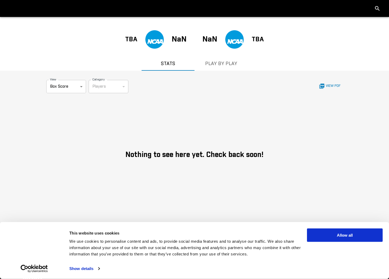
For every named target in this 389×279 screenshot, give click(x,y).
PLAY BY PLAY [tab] (221, 63)
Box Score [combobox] (59, 86)
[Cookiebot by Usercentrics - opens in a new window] (34, 269)
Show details (81, 268)
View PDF (333, 86)
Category (98, 79)
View (53, 79)
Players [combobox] (99, 86)
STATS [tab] (168, 63)
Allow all (345, 235)
